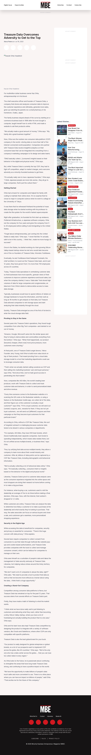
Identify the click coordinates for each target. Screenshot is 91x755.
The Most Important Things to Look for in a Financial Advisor (76, 170)
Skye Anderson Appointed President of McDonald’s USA (76, 192)
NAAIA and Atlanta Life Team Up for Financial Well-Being (75, 160)
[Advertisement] (70, 44)
